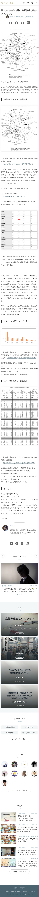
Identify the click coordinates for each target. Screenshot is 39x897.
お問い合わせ (32, 891)
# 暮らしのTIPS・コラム (29, 733)
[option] (19, 578)
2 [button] (19, 594)
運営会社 (25, 891)
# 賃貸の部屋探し (10, 727)
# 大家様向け (10, 733)
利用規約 (7, 891)
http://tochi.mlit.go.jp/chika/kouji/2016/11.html (17, 164)
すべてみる (19, 633)
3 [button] (21, 594)
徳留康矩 (12, 17)
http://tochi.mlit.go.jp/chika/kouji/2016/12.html (21, 358)
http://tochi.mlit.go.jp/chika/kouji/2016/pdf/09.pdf (18, 463)
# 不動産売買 (29, 727)
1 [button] (17, 594)
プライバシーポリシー (16, 891)
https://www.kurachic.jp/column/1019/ (13, 196)
